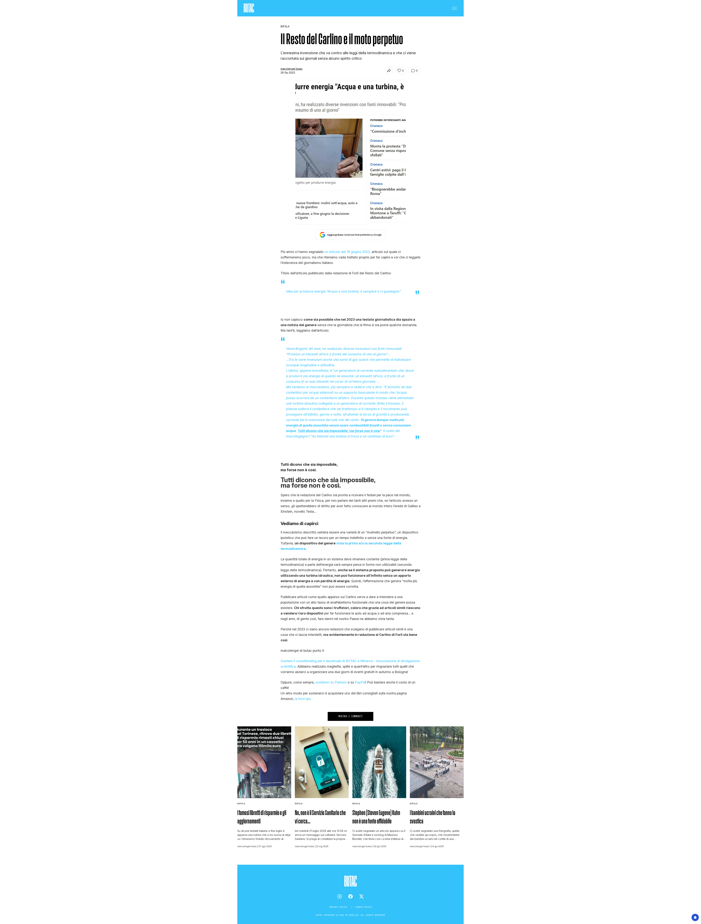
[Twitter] (361, 896)
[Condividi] (389, 70)
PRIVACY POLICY (338, 907)
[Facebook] (350, 896)
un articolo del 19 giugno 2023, (347, 252)
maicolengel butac (292, 68)
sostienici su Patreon (331, 682)
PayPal (360, 682)
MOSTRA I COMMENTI (350, 716)
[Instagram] (339, 896)
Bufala (241, 803)
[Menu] (454, 8)
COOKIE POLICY (363, 907)
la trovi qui (303, 699)
